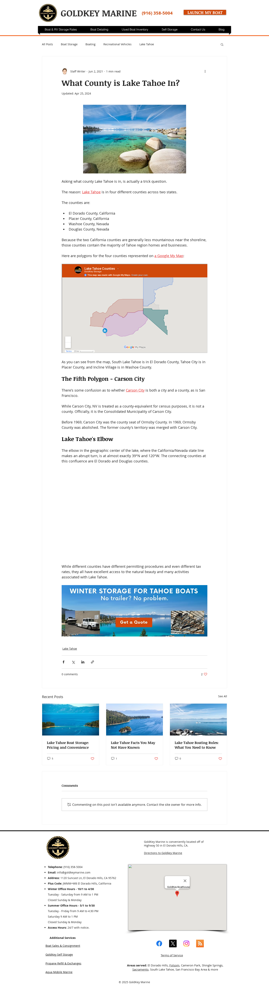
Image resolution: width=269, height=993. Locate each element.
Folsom (174, 965)
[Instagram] (186, 943)
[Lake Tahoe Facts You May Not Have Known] (134, 719)
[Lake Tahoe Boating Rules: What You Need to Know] (198, 719)
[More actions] (205, 71)
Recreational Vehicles (117, 44)
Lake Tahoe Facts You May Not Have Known (133, 745)
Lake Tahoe (146, 44)
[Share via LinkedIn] (83, 662)
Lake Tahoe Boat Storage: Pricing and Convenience (68, 745)
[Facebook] (159, 943)
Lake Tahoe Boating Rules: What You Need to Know (197, 745)
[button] (222, 44)
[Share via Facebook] (63, 662)
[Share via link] (92, 662)
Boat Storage (69, 44)
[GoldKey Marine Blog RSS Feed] (200, 943)
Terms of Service (172, 955)
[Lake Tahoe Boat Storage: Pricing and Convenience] (70, 719)
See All (222, 696)
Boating (90, 44)
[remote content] (134, 309)
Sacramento (140, 969)
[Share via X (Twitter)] (73, 662)
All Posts (47, 44)
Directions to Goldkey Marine (163, 853)
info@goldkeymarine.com (73, 872)
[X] (173, 943)
